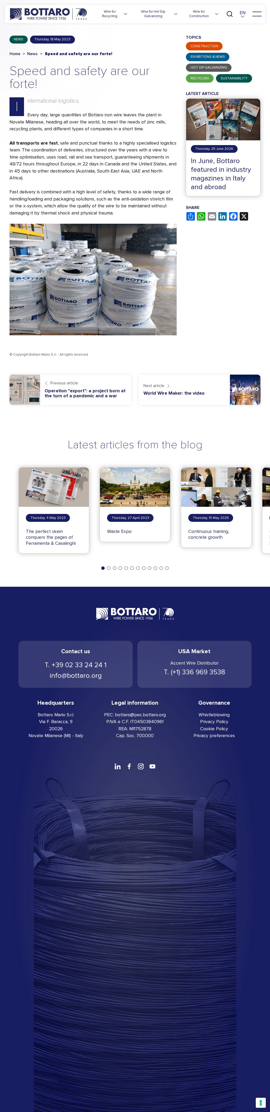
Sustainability (234, 78)
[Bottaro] (48, 14)
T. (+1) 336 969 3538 (194, 672)
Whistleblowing (214, 715)
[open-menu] (257, 14)
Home (14, 53)
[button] (242, 14)
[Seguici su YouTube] (152, 766)
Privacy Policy (214, 721)
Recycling (200, 78)
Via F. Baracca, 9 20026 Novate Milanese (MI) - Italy (55, 728)
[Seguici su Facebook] (129, 766)
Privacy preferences (214, 735)
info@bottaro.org (76, 675)
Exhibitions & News (208, 57)
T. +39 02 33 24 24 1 (76, 665)
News (18, 39)
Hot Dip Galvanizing (209, 67)
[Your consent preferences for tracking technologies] (261, 1103)
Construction (204, 46)
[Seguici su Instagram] (141, 766)
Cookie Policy (214, 729)
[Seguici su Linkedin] (117, 766)
